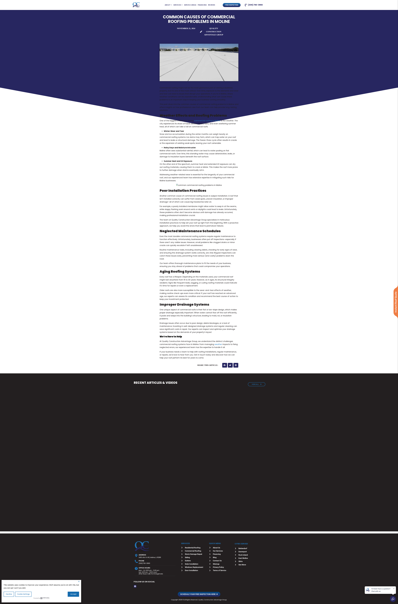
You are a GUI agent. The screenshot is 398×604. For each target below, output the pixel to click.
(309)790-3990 (144, 563)
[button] (224, 365)
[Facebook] (135, 586)
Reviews (211, 5)
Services (177, 5)
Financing (202, 5)
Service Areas (190, 5)
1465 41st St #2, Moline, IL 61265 (150, 557)
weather (218, 344)
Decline (9, 594)
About (167, 5)
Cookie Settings (23, 594)
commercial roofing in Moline (207, 120)
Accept (73, 594)
